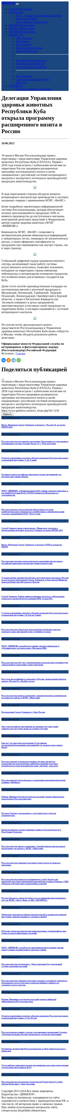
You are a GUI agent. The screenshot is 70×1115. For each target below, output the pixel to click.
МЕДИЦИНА (22, 31)
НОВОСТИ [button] (16, 34)
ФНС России (24, 38)
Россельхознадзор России (31, 66)
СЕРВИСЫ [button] (16, 85)
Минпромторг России (29, 47)
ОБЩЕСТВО (22, 28)
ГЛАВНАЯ (20, 9)
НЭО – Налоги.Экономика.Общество (39, 15)
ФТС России (23, 76)
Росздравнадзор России (30, 63)
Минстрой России (27, 51)
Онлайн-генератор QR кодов (33, 89)
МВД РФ (21, 82)
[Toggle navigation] (17, 3)
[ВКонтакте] (3, 360)
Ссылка (20, 353)
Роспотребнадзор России (31, 60)
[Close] (2, 379)
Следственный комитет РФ (32, 79)
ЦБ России (22, 41)
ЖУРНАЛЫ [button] (16, 12)
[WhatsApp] (19, 360)
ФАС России (23, 44)
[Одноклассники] (8, 360)
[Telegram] (13, 360)
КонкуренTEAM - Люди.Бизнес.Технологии (31, 20)
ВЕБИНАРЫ (21, 25)
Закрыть (7, 414)
